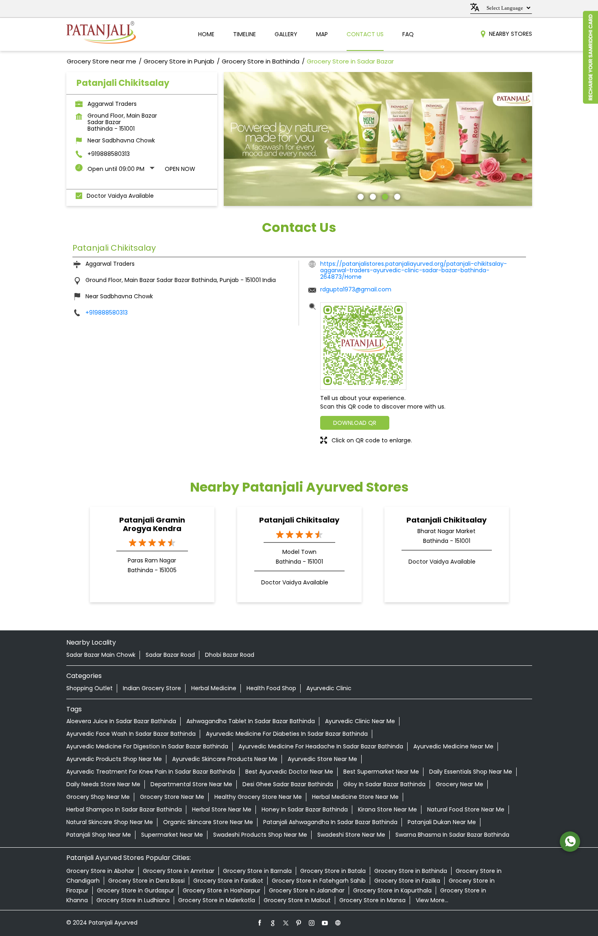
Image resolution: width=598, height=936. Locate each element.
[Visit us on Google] (273, 923)
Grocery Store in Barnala (257, 871)
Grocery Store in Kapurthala (392, 890)
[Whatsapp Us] (570, 841)
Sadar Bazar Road (170, 655)
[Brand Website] (338, 923)
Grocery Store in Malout (297, 900)
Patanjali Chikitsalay (299, 520)
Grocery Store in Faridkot (228, 881)
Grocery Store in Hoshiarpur (221, 890)
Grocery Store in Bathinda (410, 871)
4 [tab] (396, 196)
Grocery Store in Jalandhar (307, 890)
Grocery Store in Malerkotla (216, 900)
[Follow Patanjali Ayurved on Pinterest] (299, 923)
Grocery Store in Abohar (100, 871)
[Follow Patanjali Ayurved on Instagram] (312, 923)
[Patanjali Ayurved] (101, 34)
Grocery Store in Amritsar (178, 871)
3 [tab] (384, 196)
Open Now (180, 169)
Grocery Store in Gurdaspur (135, 890)
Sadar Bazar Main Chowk (100, 655)
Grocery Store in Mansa (372, 900)
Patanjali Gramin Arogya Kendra (152, 524)
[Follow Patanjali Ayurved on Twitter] (286, 923)
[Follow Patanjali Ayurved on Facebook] (260, 923)
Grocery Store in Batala (333, 871)
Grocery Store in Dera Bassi (146, 881)
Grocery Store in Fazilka (407, 881)
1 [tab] (360, 196)
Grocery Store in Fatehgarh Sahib (319, 881)
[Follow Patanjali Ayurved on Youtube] (325, 923)
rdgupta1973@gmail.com (355, 289)
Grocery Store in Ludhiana (133, 900)
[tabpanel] (378, 139)
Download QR (354, 423)
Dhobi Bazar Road (229, 655)
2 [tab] (372, 196)
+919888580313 (108, 154)
